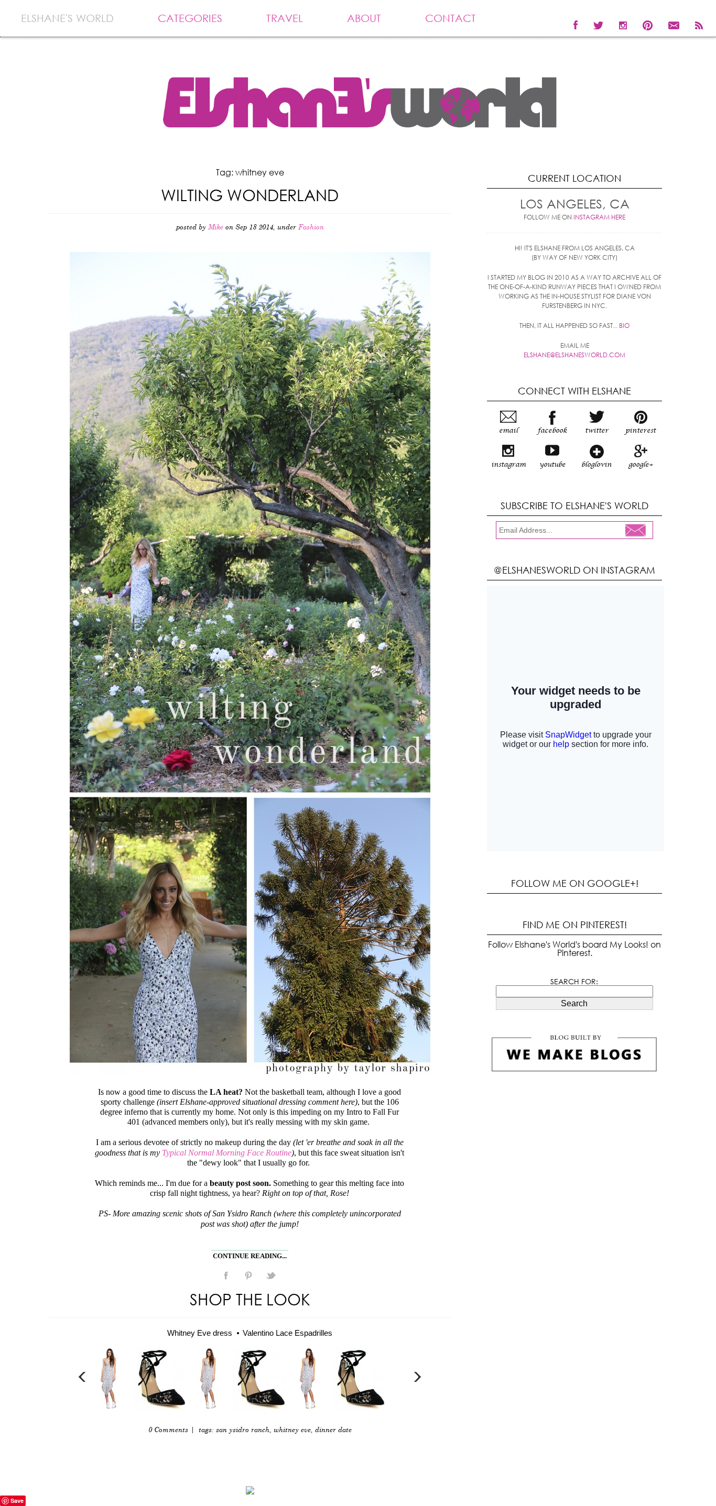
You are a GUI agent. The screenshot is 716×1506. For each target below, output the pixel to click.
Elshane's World (67, 18)
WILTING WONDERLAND (250, 194)
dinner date (333, 1430)
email (508, 430)
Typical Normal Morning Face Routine (226, 1152)
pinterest (640, 430)
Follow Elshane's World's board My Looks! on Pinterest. (574, 948)
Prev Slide (82, 1377)
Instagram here (599, 217)
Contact (450, 18)
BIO (624, 325)
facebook (552, 430)
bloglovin (596, 464)
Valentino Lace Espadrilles (287, 1332)
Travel (284, 18)
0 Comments (168, 1430)
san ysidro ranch (242, 1430)
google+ (640, 464)
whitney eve (292, 1430)
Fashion (311, 227)
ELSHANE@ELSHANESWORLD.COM (574, 354)
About (364, 18)
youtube (552, 464)
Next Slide (416, 1377)
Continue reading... (250, 1256)
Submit (638, 531)
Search (574, 1003)
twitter (597, 430)
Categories (190, 18)
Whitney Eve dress (199, 1332)
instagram (508, 464)
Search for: (574, 981)
